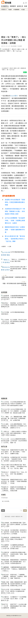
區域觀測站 (5, 6)
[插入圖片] (21, 510)
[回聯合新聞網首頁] (3, 2)
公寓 (10, 246)
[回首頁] (6, 2)
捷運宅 (4, 246)
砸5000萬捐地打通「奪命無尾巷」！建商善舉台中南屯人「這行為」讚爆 (15, 238)
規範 (3, 510)
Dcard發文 (14, 96)
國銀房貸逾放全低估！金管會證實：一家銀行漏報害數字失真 (15, 229)
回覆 (25, 510)
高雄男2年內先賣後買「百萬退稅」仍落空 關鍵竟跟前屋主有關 (15, 202)
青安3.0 (4, 9)
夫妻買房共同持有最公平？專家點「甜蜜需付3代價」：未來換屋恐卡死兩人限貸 (15, 211)
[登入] (24, 3)
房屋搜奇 (13, 6)
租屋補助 (17, 9)
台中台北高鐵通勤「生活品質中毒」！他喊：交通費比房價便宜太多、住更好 (15, 220)
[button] (26, 3)
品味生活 (20, 6)
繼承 (10, 9)
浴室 (23, 9)
